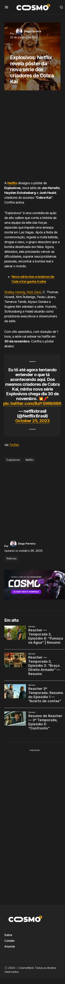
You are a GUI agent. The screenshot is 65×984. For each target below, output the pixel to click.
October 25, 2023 (32, 420)
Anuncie (9, 946)
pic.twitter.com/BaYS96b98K (32, 403)
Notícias (11, 558)
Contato (9, 940)
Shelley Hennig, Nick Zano (22, 292)
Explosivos (13, 459)
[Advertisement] (32, 137)
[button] (6, 7)
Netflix (12, 183)
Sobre (8, 935)
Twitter (14, 445)
